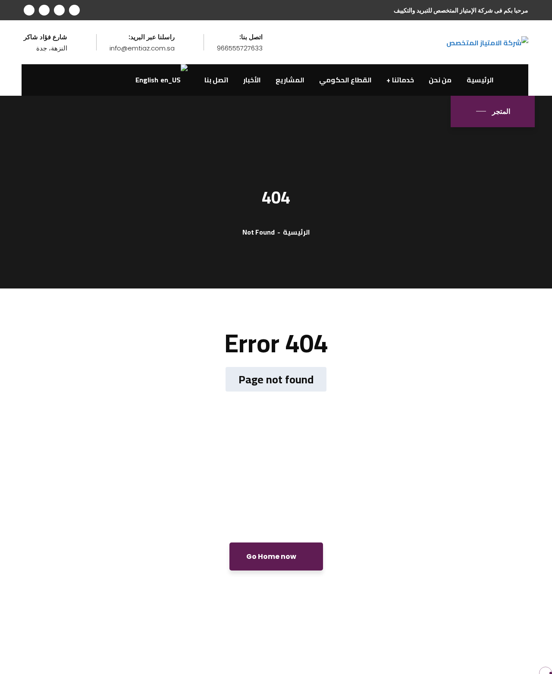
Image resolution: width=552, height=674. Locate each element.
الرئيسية (296, 232)
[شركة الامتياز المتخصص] (487, 41)
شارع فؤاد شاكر (45, 37)
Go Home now (272, 556)
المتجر (501, 111)
